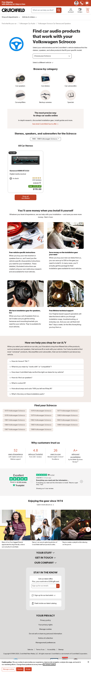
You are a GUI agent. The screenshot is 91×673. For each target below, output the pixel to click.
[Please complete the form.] (58, 586)
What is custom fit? (19, 383)
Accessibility (51, 649)
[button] (88, 529)
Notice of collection (45, 638)
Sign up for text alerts (44, 595)
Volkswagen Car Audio (27, 23)
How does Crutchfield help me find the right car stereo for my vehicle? (38, 372)
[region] (45, 529)
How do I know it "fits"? (20, 361)
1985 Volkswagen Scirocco (41, 425)
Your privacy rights (45, 625)
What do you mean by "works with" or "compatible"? (32, 367)
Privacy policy (45, 620)
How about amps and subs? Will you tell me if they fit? (32, 389)
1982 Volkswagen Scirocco (41, 420)
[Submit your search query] (58, 10)
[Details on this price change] (40, 183)
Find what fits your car (9, 23)
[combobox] (46, 10)
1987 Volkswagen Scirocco (15, 429)
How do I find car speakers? (22, 378)
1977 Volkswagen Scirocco (67, 411)
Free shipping (13, 3)
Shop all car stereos (26, 197)
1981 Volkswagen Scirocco (15, 420)
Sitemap (60, 649)
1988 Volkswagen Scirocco (41, 429)
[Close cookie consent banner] (88, 662)
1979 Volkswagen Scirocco (41, 415)
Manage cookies (45, 629)
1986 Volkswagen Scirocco (67, 425)
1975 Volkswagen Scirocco (15, 411)
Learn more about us (44, 505)
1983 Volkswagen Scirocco (67, 420)
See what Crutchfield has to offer (44, 124)
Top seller (12, 153)
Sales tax (30, 649)
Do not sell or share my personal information (45, 634)
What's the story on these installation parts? (28, 394)
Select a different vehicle (42, 63)
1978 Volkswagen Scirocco (15, 415)
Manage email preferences (45, 643)
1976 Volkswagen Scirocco (41, 411)
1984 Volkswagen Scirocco (15, 425)
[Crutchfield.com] (13, 10)
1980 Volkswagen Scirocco (67, 415)
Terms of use (40, 649)
